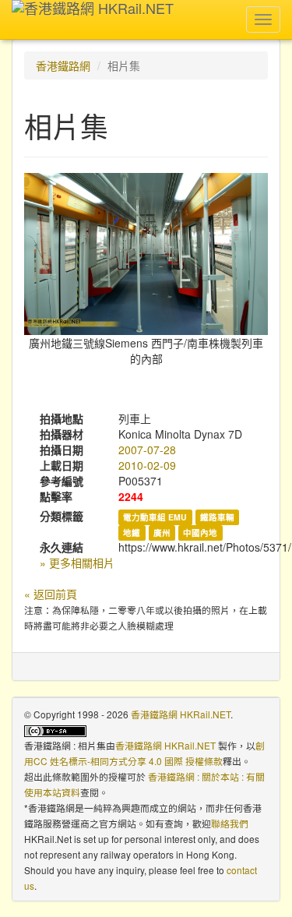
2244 (130, 496)
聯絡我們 (229, 823)
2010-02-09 (147, 465)
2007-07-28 (147, 449)
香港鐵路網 (63, 65)
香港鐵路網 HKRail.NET (180, 714)
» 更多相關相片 (77, 562)
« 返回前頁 (50, 593)
